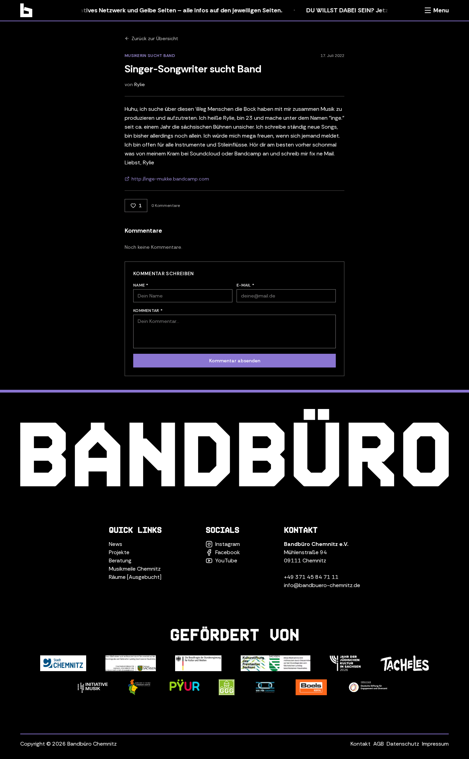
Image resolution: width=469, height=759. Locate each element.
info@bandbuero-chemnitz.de (322, 585)
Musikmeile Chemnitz (135, 568)
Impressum (435, 743)
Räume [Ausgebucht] (135, 577)
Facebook (227, 552)
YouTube (226, 560)
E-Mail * (245, 285)
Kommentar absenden (234, 361)
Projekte (119, 552)
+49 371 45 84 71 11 (311, 577)
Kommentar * (148, 310)
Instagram (227, 544)
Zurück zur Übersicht (154, 38)
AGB (378, 743)
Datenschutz (403, 743)
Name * (141, 285)
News (115, 544)
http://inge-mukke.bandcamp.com (170, 179)
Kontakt (360, 743)
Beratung (120, 560)
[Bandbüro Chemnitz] (26, 10)
